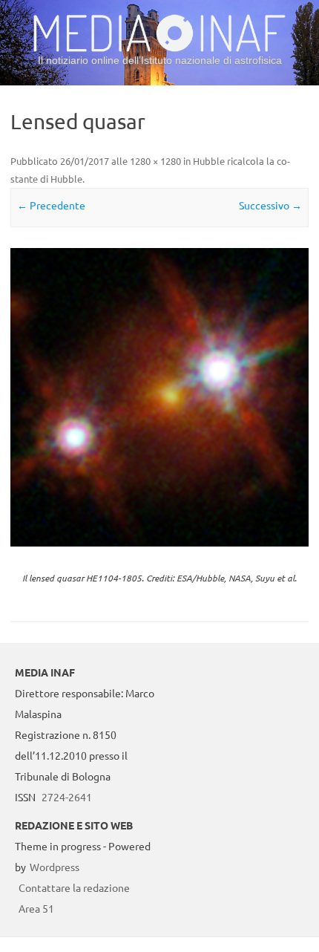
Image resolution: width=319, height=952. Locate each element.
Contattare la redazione (74, 887)
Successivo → (270, 205)
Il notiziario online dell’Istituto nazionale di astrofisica (160, 60)
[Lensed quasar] (159, 397)
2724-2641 (67, 796)
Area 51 (36, 908)
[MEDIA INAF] (159, 49)
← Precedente (51, 205)
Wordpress (54, 866)
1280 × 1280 (155, 160)
